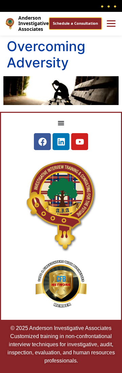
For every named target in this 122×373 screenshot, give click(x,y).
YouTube (115, 5)
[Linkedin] (61, 141)
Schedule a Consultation (75, 23)
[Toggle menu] (111, 23)
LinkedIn (108, 5)
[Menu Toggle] (61, 123)
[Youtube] (79, 141)
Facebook (102, 5)
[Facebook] (42, 141)
